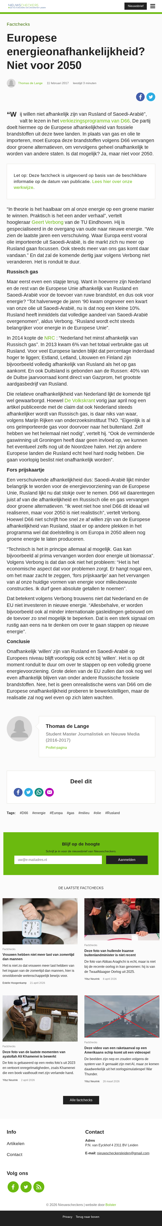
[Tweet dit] (150, 97)
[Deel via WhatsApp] (39, 792)
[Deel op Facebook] (140, 97)
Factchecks (18, 24)
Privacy (67, 1216)
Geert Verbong (47, 222)
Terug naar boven (87, 1216)
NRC (49, 338)
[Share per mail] (49, 792)
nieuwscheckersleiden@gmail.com (123, 1153)
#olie (97, 813)
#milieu (83, 813)
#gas (70, 813)
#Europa (56, 813)
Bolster (110, 1205)
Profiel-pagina (56, 747)
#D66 (24, 813)
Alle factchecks (81, 1100)
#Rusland (112, 813)
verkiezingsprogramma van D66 (95, 121)
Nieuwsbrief (135, 6)
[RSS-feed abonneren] (39, 1186)
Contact (14, 1154)
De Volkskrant (80, 400)
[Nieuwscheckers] (27, 6)
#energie (39, 813)
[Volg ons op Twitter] (26, 1186)
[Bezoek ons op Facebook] (13, 1186)
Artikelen (15, 1143)
